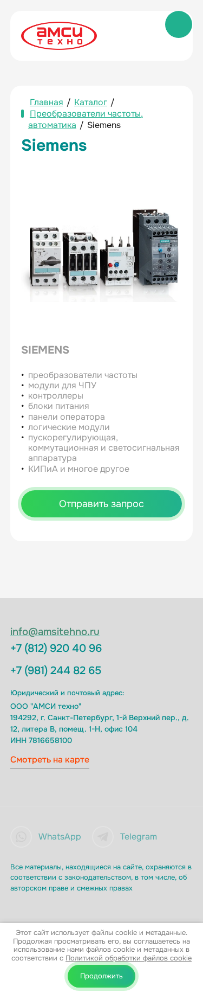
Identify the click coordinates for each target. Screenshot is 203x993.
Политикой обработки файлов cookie (129, 958)
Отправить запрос (101, 504)
